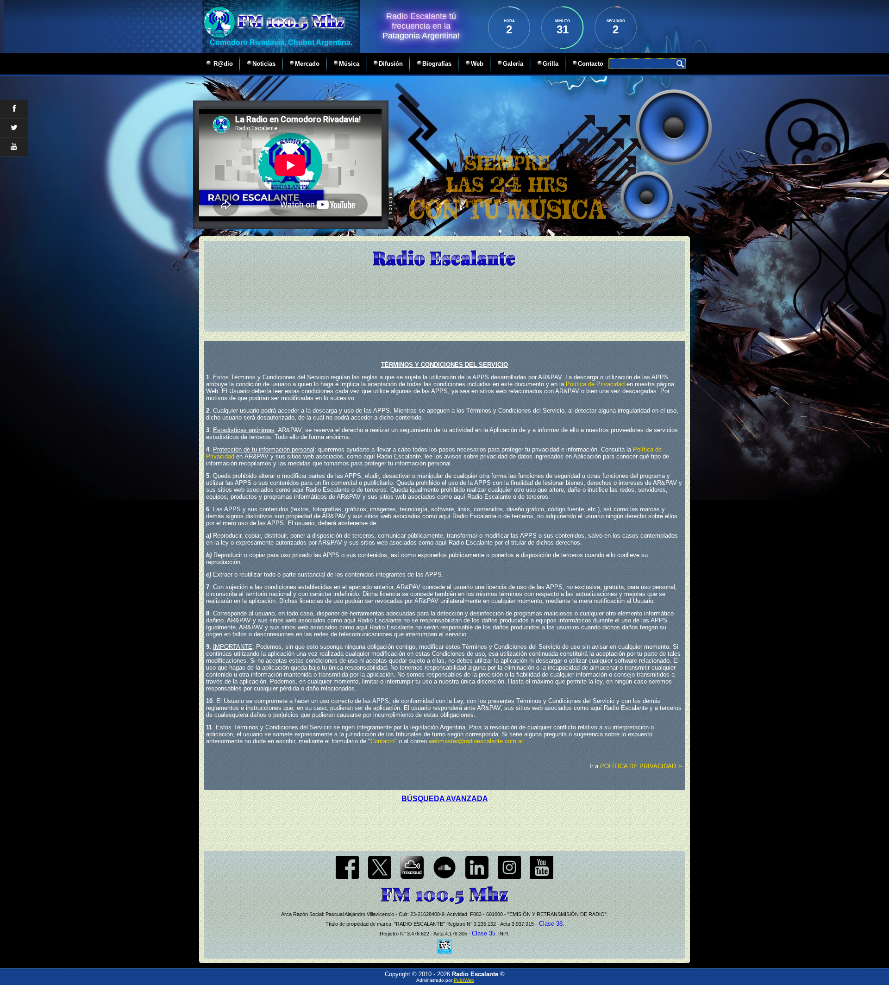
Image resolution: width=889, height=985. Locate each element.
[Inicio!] (444, 258)
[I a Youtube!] (541, 876)
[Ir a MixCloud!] (412, 876)
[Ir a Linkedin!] (476, 876)
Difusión (391, 63)
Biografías (436, 63)
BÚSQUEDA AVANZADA (444, 799)
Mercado (307, 63)
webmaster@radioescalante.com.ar (476, 741)
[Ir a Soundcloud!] (444, 876)
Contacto (590, 63)
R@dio (222, 63)
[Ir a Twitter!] (379, 876)
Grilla (550, 63)
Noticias (263, 63)
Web (477, 63)
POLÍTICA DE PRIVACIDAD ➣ (641, 766)
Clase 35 (483, 933)
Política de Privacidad (595, 384)
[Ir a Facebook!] (347, 876)
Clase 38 (550, 923)
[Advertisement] (444, 824)
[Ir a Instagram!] (509, 876)
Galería (513, 63)
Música (349, 63)
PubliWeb (464, 980)
